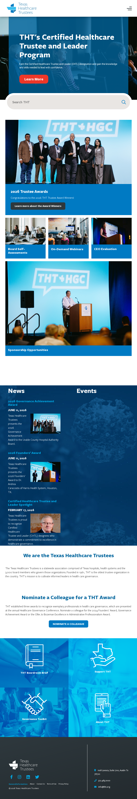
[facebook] (11, 777)
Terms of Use (51, 784)
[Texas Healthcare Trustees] (22, 8)
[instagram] (19, 777)
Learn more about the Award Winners (38, 206)
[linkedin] (28, 777)
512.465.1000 (104, 780)
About (32, 784)
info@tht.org (104, 787)
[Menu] (129, 8)
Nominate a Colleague (68, 624)
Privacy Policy (63, 784)
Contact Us (41, 784)
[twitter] (37, 777)
